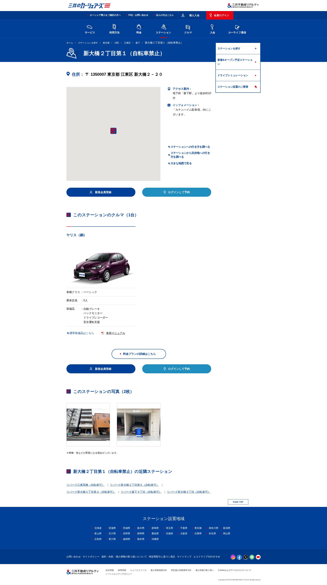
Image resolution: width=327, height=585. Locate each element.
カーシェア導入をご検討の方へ (105, 15)
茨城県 (126, 528)
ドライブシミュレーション (232, 75)
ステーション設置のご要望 (232, 86)
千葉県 (183, 528)
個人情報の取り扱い (205, 570)
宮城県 (112, 528)
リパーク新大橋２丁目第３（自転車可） (90, 491)
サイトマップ (184, 556)
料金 (139, 32)
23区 (116, 43)
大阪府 (183, 533)
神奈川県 (213, 528)
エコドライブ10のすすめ (206, 556)
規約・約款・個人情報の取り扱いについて (124, 556)
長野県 (126, 533)
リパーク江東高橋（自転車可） (85, 484)
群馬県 (155, 528)
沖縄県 (155, 539)
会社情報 (110, 570)
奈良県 (212, 533)
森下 (138, 43)
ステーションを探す (88, 43)
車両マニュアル (115, 333)
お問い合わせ (73, 556)
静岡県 (140, 533)
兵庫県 (198, 533)
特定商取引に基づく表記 (162, 556)
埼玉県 (169, 528)
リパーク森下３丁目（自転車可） (141, 491)
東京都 (106, 43)
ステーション (163, 32)
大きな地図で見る (181, 163)
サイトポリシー (91, 556)
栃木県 (140, 528)
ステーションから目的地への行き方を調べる (190, 154)
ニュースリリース (138, 570)
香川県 (112, 539)
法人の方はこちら (165, 15)
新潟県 (226, 528)
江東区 (127, 43)
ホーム (69, 43)
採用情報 (122, 570)
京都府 (169, 533)
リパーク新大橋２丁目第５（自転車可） (134, 484)
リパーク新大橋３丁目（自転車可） (189, 491)
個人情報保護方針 (159, 570)
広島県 (98, 539)
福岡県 (126, 539)
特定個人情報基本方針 (181, 570)
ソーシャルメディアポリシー (119, 574)
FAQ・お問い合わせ (138, 15)
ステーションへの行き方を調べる (190, 146)
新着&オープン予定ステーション (235, 61)
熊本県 (140, 539)
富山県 (98, 533)
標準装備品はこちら (81, 333)
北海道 (98, 528)
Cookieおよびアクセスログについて (234, 570)
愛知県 (155, 533)
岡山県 (226, 533)
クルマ (188, 32)
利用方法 (114, 32)
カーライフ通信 (237, 32)
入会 (212, 32)
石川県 (112, 533)
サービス (90, 32)
